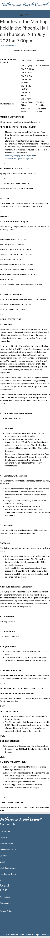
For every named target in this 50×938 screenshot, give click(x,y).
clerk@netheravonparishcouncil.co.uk (8, 874)
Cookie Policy (6, 911)
